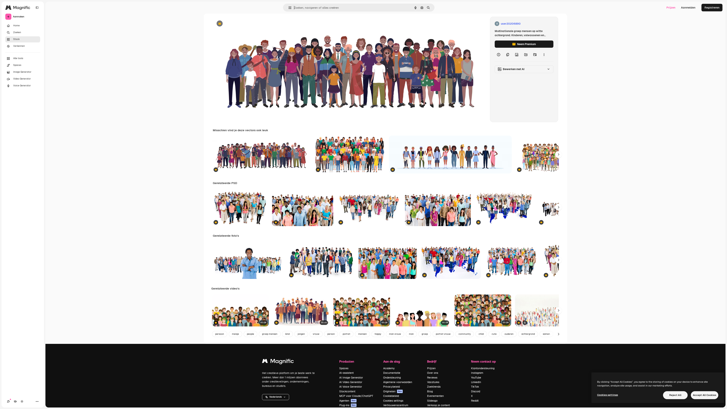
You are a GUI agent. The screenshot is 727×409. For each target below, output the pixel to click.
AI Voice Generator (350, 386)
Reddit (475, 400)
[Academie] (15, 401)
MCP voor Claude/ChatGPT (356, 396)
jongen (301, 334)
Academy (389, 368)
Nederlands (275, 396)
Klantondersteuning (483, 368)
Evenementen (435, 396)
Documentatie (391, 373)
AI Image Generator (351, 377)
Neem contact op (483, 361)
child (481, 334)
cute (494, 334)
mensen (362, 334)
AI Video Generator (350, 382)
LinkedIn (476, 382)
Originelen (392, 391)
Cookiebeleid (391, 396)
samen (546, 334)
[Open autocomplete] (288, 7)
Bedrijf (431, 361)
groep (425, 334)
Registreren (711, 7)
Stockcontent (347, 391)
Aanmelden (688, 7)
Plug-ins (347, 405)
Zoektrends (434, 386)
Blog (430, 391)
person (331, 334)
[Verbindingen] (8, 401)
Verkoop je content (438, 405)
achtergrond (528, 334)
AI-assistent (346, 373)
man (411, 334)
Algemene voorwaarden (397, 382)
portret (346, 334)
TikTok (475, 386)
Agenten (347, 400)
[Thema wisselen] (22, 401)
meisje (235, 334)
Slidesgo (432, 400)
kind (287, 334)
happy (378, 334)
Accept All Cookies (704, 395)
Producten (346, 361)
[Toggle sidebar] (37, 8)
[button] (275, 397)
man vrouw (395, 334)
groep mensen (269, 334)
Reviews (432, 377)
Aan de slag (391, 361)
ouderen (509, 334)
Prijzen (670, 7)
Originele (238, 24)
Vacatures (433, 382)
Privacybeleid (391, 386)
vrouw (316, 334)
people (250, 334)
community (465, 334)
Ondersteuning (392, 377)
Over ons (432, 373)
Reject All (675, 395)
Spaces (343, 368)
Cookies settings (393, 400)
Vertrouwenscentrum (395, 405)
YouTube (476, 377)
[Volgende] (558, 154)
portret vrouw (443, 334)
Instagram (477, 373)
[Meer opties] (544, 54)
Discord (475, 391)
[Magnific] (278, 362)
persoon (219, 334)
